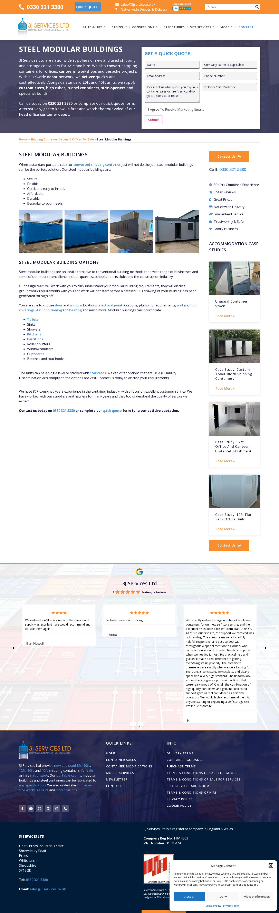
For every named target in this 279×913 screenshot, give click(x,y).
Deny (223, 896)
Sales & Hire (92, 27)
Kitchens (34, 334)
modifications (66, 790)
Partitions (35, 339)
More (224, 27)
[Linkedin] (48, 808)
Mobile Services (120, 773)
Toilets (32, 319)
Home (23, 139)
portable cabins (68, 775)
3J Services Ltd (139, 583)
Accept (189, 896)
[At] (56, 808)
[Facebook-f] (22, 808)
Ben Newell (35, 643)
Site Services (200, 27)
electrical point (110, 305)
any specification (32, 785)
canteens (67, 71)
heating (75, 310)
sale (71, 65)
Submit (153, 120)
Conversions (143, 27)
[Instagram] (39, 808)
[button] (271, 866)
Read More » (225, 316)
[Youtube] (31, 808)
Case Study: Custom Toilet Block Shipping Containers (233, 374)
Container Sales (121, 760)
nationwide (39, 775)
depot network (60, 76)
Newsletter (116, 779)
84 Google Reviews (154, 592)
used (72, 765)
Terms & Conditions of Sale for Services (204, 779)
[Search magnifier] (257, 7)
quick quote (112, 410)
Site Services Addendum (188, 786)
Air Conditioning (49, 310)
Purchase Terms (181, 766)
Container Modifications (129, 766)
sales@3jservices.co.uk (48, 889)
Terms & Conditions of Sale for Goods (202, 773)
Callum (111, 635)
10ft (86, 765)
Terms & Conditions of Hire (192, 792)
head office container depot (44, 114)
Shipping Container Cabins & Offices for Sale (62, 139)
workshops (87, 71)
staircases (98, 373)
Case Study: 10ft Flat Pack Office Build (233, 516)
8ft (79, 765)
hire (86, 65)
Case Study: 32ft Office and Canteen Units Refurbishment (233, 446)
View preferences (257, 896)
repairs (42, 790)
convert (114, 65)
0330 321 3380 (60, 103)
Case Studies (174, 27)
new (57, 765)
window (76, 305)
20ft (86, 82)
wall (180, 305)
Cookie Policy (213, 905)
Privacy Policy (231, 905)
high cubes (55, 87)
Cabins (117, 27)
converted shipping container (97, 164)
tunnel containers (83, 87)
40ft (102, 82)
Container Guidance (185, 760)
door (58, 305)
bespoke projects (120, 71)
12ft (22, 770)
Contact (245, 27)
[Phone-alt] (65, 808)
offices (51, 71)
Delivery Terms (180, 753)
